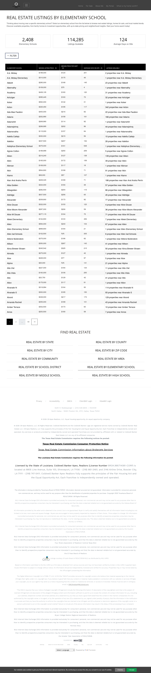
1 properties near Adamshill (117, 121)
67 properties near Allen (116, 224)
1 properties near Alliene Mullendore (121, 238)
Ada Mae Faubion (15, 111)
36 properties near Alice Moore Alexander (123, 209)
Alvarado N (12, 287)
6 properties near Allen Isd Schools (120, 233)
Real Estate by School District (40, 367)
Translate (92, 650)
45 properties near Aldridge (117, 194)
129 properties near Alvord (117, 297)
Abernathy (11, 87)
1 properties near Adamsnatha (118, 131)
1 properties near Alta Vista (117, 272)
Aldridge (10, 194)
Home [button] (80, 6)
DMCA (69, 401)
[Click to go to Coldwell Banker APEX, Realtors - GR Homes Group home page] (17, 5)
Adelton (10, 141)
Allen (9, 224)
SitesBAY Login (106, 401)
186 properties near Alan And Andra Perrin (124, 180)
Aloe (9, 258)
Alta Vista (11, 272)
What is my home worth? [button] (127, 6)
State (68, 644)
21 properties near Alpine (116, 263)
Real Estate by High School (111, 375)
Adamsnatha (12, 131)
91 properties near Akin (115, 170)
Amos (9, 311)
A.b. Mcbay (12, 72)
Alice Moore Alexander (17, 209)
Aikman (10, 165)
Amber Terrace (13, 307)
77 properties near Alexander (118, 199)
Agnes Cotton (13, 150)
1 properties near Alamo (116, 175)
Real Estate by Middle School (39, 375)
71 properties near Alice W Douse (120, 214)
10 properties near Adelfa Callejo (119, 136)
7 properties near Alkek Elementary (121, 219)
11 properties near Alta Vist (117, 268)
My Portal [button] (110, 6)
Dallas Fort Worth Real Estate (55, 644)
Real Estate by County (111, 342)
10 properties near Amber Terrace (120, 307)
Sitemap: (42, 644)
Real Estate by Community (40, 358)
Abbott (10, 82)
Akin (9, 170)
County (76, 644)
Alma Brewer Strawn (16, 248)
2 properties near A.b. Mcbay (118, 72)
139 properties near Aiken (116, 155)
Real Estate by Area (111, 358)
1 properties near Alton (115, 282)
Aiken (9, 155)
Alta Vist (10, 268)
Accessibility (54, 401)
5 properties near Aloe (115, 258)
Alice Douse (12, 204)
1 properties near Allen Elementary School (124, 229)
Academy (11, 92)
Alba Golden (12, 185)
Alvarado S (12, 292)
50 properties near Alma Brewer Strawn (122, 248)
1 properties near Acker (115, 102)
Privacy (39, 401)
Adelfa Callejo (13, 136)
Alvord (10, 297)
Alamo (10, 175)
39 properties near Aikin (115, 160)
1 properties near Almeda (116, 253)
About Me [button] (99, 6)
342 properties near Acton (116, 107)
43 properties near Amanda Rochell (121, 302)
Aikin (9, 160)
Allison (10, 243)
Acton (9, 107)
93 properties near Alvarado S (118, 292)
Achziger (11, 97)
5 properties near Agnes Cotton (119, 150)
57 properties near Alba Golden (119, 185)
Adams (10, 116)
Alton (9, 282)
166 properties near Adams (117, 116)
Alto (9, 277)
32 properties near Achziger (117, 97)
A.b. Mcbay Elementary (17, 77)
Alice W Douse (13, 214)
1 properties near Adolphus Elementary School (122, 146)
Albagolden (12, 190)
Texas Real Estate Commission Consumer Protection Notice (76, 443)
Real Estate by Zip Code (111, 350)
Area (107, 644)
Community (99, 644)
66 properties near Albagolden (118, 190)
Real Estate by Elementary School (111, 367)
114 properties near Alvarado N (119, 287)
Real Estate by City (40, 350)
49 (28, 322)
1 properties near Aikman (116, 165)
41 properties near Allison (116, 243)
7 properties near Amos (115, 311)
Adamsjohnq (12, 126)
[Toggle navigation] (26, 5)
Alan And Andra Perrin (17, 180)
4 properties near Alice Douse (118, 204)
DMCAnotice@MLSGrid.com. (79, 584)
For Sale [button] (89, 6)
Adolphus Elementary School (20, 146)
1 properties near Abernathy (117, 87)
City (82, 644)
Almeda (10, 253)
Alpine (10, 263)
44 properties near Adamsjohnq (119, 126)
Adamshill (11, 121)
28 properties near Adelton (117, 141)
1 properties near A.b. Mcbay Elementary (123, 77)
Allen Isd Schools (14, 233)
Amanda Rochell (14, 302)
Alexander (11, 199)
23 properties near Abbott (116, 82)
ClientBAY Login (85, 401)
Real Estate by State (40, 342)
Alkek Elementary (15, 219)
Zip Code (89, 644)
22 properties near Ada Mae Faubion (121, 111)
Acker (9, 102)
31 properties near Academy (117, 92)
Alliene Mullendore (15, 238)
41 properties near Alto (115, 277)
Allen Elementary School (18, 229)
